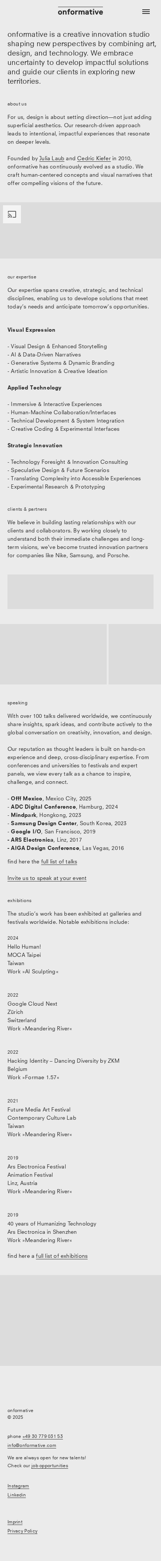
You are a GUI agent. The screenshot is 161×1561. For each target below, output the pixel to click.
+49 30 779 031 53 (42, 1436)
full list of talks (59, 861)
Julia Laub (51, 158)
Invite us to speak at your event (46, 878)
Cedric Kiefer (94, 158)
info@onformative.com (31, 1445)
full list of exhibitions (62, 1256)
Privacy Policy (22, 1531)
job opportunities (49, 1465)
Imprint (14, 1522)
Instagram (18, 1486)
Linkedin (16, 1495)
